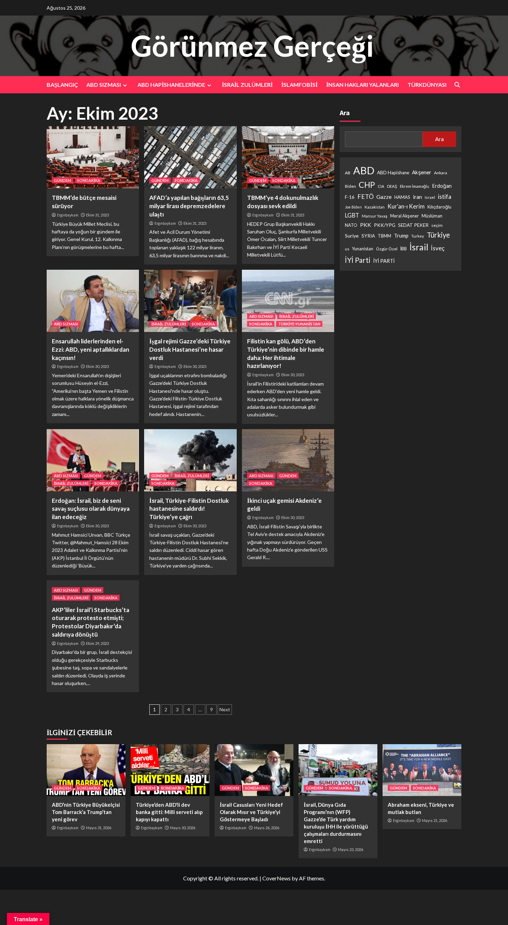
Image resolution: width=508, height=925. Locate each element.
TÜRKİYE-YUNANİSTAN (299, 324)
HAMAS (402, 197)
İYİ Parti (357, 260)
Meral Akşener (404, 216)
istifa (444, 197)
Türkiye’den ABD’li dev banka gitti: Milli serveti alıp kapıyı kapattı (169, 812)
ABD (363, 170)
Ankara (440, 172)
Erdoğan (442, 186)
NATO (351, 225)
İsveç (437, 248)
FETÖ (365, 197)
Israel (430, 197)
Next (224, 709)
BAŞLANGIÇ (62, 84)
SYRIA (368, 236)
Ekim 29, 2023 (97, 643)
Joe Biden (353, 207)
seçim (437, 225)
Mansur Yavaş (374, 216)
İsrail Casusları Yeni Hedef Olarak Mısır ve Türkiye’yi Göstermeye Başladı (251, 812)
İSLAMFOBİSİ (299, 84)
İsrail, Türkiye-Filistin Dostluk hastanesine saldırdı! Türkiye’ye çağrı (189, 509)
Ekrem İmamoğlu (414, 186)
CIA (381, 186)
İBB (403, 249)
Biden (350, 186)
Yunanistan (362, 249)
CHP (367, 185)
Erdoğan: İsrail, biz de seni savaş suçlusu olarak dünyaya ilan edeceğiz (91, 509)
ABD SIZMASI (103, 84)
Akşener (421, 172)
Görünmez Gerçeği (252, 45)
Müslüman (432, 216)
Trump (401, 236)
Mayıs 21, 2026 (434, 820)
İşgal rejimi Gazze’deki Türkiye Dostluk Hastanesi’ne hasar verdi (190, 349)
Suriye (352, 236)
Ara (345, 112)
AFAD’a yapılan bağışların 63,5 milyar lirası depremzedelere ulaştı (189, 206)
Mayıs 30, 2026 (182, 827)
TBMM (384, 236)
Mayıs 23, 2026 (350, 849)
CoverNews (276, 878)
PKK (365, 225)
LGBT (352, 215)
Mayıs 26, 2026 (266, 827)
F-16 (350, 197)
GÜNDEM (62, 180)
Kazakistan (375, 207)
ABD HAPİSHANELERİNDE (171, 84)
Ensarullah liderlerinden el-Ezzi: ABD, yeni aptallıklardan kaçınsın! (90, 349)
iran (417, 197)
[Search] (457, 85)
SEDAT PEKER (413, 225)
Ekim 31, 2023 (97, 215)
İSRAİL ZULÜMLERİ (247, 84)
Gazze (384, 197)
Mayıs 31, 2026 (98, 827)
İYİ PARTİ (384, 261)
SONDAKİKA (88, 180)
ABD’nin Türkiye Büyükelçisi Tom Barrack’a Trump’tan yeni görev (86, 812)
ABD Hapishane (393, 172)
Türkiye (438, 235)
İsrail (419, 247)
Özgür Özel (386, 249)
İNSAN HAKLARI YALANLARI (362, 84)
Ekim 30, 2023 (97, 366)
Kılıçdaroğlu (439, 207)
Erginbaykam (67, 215)
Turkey (417, 236)
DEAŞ (392, 186)
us (347, 249)
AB (347, 172)
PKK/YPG (384, 225)
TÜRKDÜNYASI (426, 84)
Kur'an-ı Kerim (406, 206)
